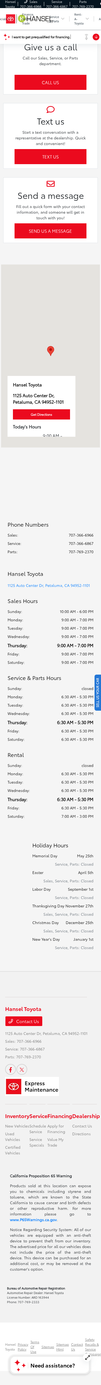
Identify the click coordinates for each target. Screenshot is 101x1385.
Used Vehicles (12, 1136)
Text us (50, 156)
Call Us (50, 82)
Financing (59, 1115)
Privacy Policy (23, 1346)
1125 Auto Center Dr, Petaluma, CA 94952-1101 (49, 585)
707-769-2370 (81, 551)
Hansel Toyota (10, 1346)
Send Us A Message (50, 231)
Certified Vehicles (12, 1149)
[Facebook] (10, 1069)
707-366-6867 (81, 543)
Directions (81, 1133)
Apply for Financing (56, 1128)
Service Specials (36, 1142)
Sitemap (47, 1346)
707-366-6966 (81, 535)
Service (38, 1115)
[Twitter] (21, 1069)
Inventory (17, 1115)
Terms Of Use (34, 1347)
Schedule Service (37, 1128)
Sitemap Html (62, 1346)
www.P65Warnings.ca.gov (33, 1219)
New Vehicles (17, 1126)
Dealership (86, 1115)
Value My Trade (55, 1142)
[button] (50, 351)
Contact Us (27, 1021)
